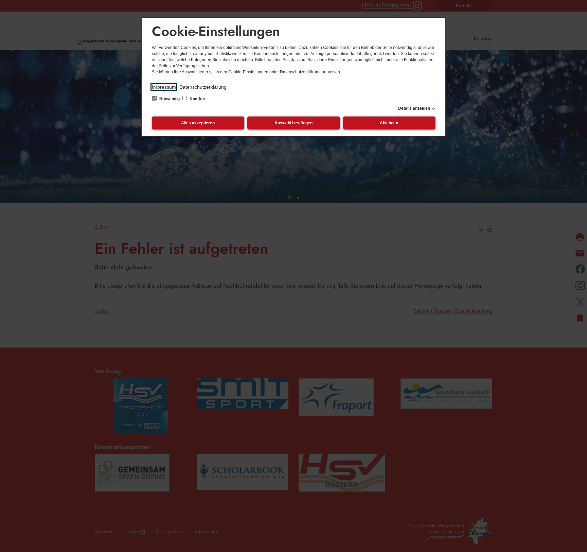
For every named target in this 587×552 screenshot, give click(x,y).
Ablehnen (389, 123)
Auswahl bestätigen (293, 123)
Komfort (197, 98)
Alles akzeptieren (198, 123)
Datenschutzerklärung (203, 87)
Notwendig (169, 98)
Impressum (164, 87)
